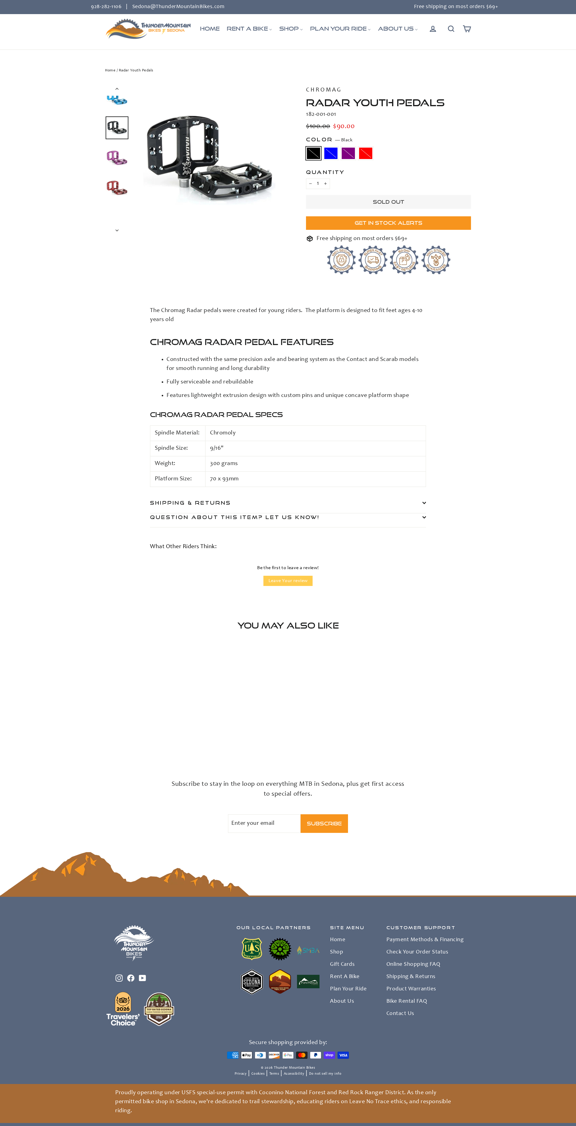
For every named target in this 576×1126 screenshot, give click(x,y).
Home (110, 71)
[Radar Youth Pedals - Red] (131, 745)
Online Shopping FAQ (413, 964)
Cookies (258, 1074)
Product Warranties (411, 989)
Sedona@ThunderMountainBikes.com (178, 7)
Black (313, 153)
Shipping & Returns (190, 503)
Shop (336, 952)
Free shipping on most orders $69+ (456, 7)
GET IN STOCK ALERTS (388, 223)
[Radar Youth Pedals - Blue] (116, 745)
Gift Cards (342, 964)
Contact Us (400, 1013)
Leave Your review (288, 580)
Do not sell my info (325, 1074)
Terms (274, 1074)
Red (365, 153)
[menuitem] (209, 28)
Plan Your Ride (348, 989)
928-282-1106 (106, 7)
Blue (330, 153)
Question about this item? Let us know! (235, 517)
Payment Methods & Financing (425, 940)
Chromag (324, 90)
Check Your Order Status (417, 952)
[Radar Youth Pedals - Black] (108, 745)
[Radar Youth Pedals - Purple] (123, 745)
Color (329, 140)
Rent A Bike (345, 977)
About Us (342, 1001)
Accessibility (294, 1074)
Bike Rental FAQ (406, 1001)
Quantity (325, 172)
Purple (348, 153)
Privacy (241, 1074)
